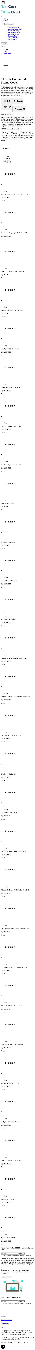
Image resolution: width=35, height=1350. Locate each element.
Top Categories (9, 24)
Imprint (3, 1327)
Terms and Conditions (6, 1320)
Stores (6, 20)
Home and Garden (13, 34)
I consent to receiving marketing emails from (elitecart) (17, 1255)
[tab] (6, 101)
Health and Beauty (13, 31)
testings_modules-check (15, 29)
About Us (3, 1316)
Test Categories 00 (13, 27)
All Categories (12, 39)
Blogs (6, 19)
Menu (3, 44)
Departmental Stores (14, 32)
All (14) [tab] (6, 157)
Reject (3, 1277)
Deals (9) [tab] (7, 160)
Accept (9, 1277)
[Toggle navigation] (3, 2)
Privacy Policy (5, 1323)
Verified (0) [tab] (7, 162)
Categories (7, 53)
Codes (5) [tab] (7, 158)
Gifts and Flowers (13, 37)
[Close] (1, 16)
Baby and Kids (12, 36)
